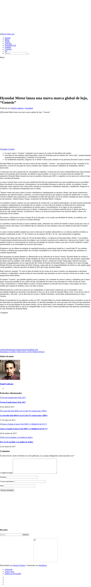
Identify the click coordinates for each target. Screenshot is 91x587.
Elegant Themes (19, 565)
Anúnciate (8, 569)
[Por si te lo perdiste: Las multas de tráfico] (16, 437)
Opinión (8, 47)
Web (1, 486)
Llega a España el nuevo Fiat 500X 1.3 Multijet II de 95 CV (24, 429)
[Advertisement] (45, 16)
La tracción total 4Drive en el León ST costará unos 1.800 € (24, 415)
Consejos (8, 49)
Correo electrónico (7, 481)
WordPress (43, 565)
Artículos (8, 44)
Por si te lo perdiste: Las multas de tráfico (16, 442)
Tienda (7, 42)
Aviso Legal (9, 572)
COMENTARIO (6, 473)
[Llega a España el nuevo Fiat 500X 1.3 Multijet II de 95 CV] (23, 424)
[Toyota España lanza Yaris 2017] (13, 398)
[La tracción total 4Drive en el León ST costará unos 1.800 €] (23, 411)
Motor (7, 40)
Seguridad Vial (10, 45)
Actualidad (29, 108)
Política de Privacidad (13, 574)
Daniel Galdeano (17, 108)
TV (6, 51)
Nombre (3, 477)
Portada (7, 38)
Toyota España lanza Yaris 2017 (13, 402)
